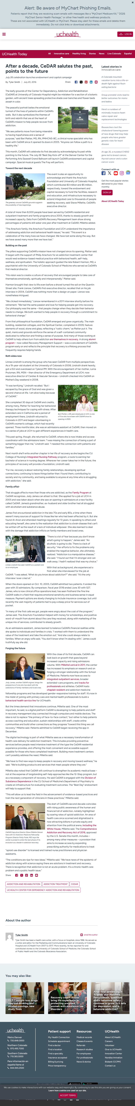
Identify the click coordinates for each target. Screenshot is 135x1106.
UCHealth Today (14, 54)
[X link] (110, 173)
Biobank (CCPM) (113, 1061)
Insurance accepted (57, 1057)
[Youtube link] (116, 173)
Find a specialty (55, 1053)
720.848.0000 (17, 1040)
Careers (108, 1041)
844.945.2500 (17, 1068)
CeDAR (74, 884)
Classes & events (84, 1041)
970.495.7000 (17, 1048)
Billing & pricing (55, 1061)
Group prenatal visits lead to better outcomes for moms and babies (115, 98)
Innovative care (61, 53)
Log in (128, 34)
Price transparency (57, 1065)
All (49, 53)
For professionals (85, 1057)
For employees (84, 1053)
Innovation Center (113, 1053)
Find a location (55, 1049)
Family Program (80, 492)
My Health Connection (59, 1037)
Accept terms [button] (68, 1095)
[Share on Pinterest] (86, 82)
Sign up (107, 192)
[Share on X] (81, 82)
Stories (92, 53)
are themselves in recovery (64, 339)
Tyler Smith (14, 82)
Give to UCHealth (113, 1049)
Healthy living (79, 53)
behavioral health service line (21, 700)
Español (128, 53)
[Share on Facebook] (76, 82)
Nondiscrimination (113, 1057)
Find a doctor (54, 1045)
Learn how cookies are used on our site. (67, 1090)
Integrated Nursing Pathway (42, 456)
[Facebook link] (103, 173)
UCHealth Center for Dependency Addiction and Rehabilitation (43, 890)
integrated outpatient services (63, 679)
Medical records (84, 1037)
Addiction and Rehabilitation (23, 884)
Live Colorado (114, 53)
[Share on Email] (96, 82)
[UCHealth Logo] (15, 1030)
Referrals (81, 1045)
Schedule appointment (59, 1041)
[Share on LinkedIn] (91, 82)
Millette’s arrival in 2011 (73, 664)
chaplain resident (56, 689)
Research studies (85, 1049)
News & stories (84, 1061)
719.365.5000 (16, 1056)
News (101, 53)
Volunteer (109, 1045)
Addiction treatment (56, 884)
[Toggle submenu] (4, 34)
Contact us (110, 1065)
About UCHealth (113, 1037)
